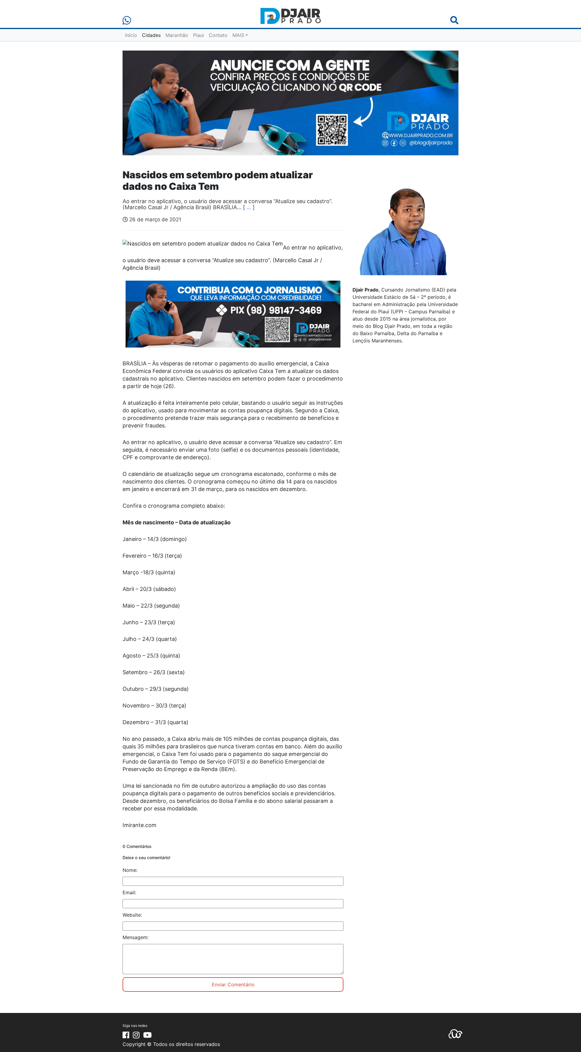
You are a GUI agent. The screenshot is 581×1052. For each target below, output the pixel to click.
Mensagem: (136, 937)
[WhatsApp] (127, 20)
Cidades (151, 35)
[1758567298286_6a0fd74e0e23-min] (233, 318)
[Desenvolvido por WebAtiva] (455, 1034)
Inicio (131, 35)
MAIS (238, 35)
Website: (132, 915)
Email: (129, 892)
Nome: (130, 870)
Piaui (198, 35)
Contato (218, 35)
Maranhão (177, 35)
